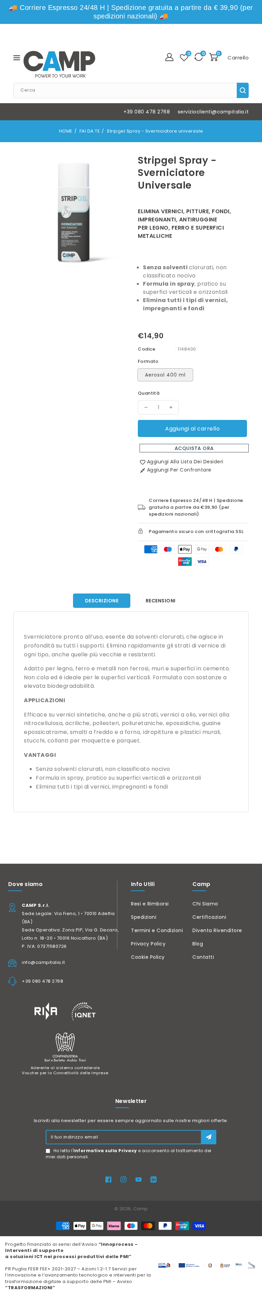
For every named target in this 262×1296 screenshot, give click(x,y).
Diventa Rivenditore (217, 930)
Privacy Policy (148, 943)
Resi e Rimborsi (150, 903)
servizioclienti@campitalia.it (213, 111)
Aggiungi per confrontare (179, 469)
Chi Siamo (205, 903)
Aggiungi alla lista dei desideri (185, 461)
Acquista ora (194, 448)
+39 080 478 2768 (146, 111)
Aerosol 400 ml (165, 374)
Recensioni (161, 600)
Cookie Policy (148, 957)
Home (66, 131)
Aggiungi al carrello (192, 429)
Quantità (148, 393)
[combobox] (131, 90)
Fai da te (89, 131)
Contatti (203, 957)
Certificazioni (209, 917)
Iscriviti (208, 1137)
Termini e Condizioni (157, 930)
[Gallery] (72, 211)
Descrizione (102, 600)
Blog (197, 943)
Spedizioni (143, 917)
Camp (140, 1208)
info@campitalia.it (43, 962)
